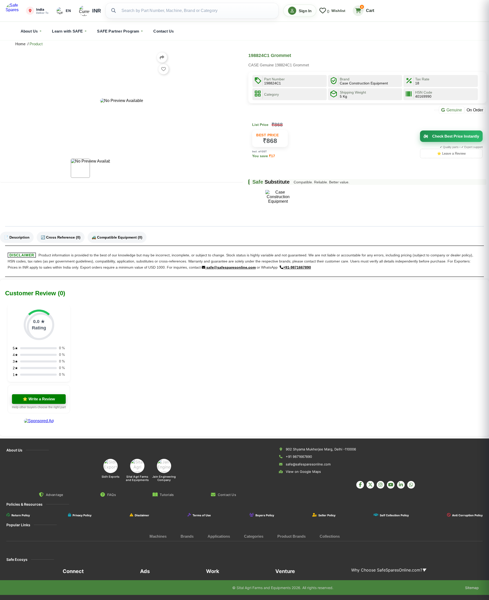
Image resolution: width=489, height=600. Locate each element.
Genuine (451, 110)
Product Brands (291, 536)
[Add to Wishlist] (163, 69)
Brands (187, 536)
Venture (285, 571)
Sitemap (472, 588)
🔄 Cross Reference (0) (60, 237)
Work (212, 571)
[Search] (113, 11)
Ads (145, 571)
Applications (219, 536)
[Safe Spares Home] (13, 10)
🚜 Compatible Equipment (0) (117, 237)
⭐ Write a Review (39, 399)
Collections (330, 536)
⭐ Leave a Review (451, 153)
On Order (475, 109)
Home (21, 44)
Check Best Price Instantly (455, 136)
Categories (253, 536)
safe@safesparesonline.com (230, 267)
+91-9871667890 (297, 267)
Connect (73, 571)
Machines (158, 536)
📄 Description (17, 237)
